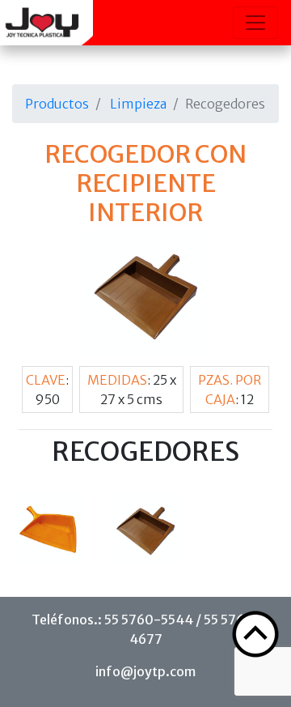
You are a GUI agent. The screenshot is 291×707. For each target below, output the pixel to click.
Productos (57, 104)
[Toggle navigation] (255, 22)
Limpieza (138, 104)
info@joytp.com (145, 671)
